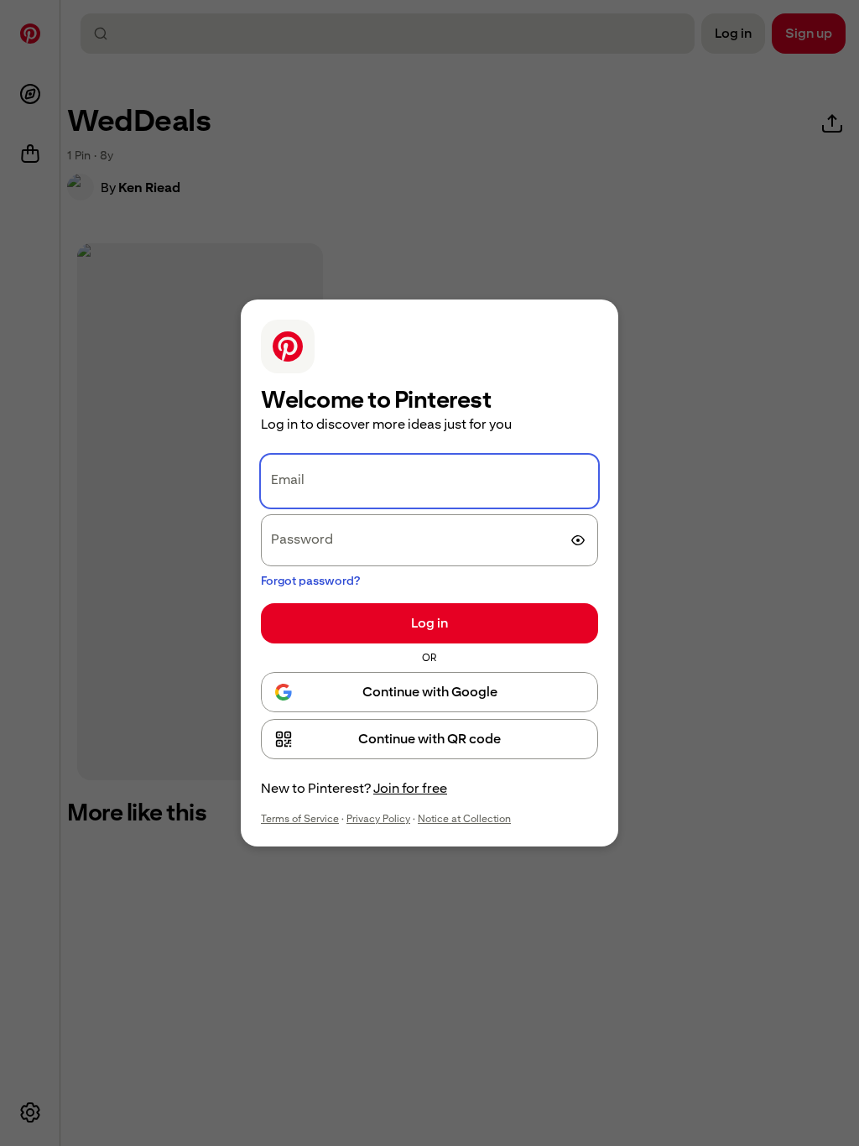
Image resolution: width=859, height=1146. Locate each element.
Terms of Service (300, 819)
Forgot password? (310, 580)
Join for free (410, 788)
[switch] (578, 540)
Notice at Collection (464, 819)
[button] (429, 739)
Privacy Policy (378, 819)
